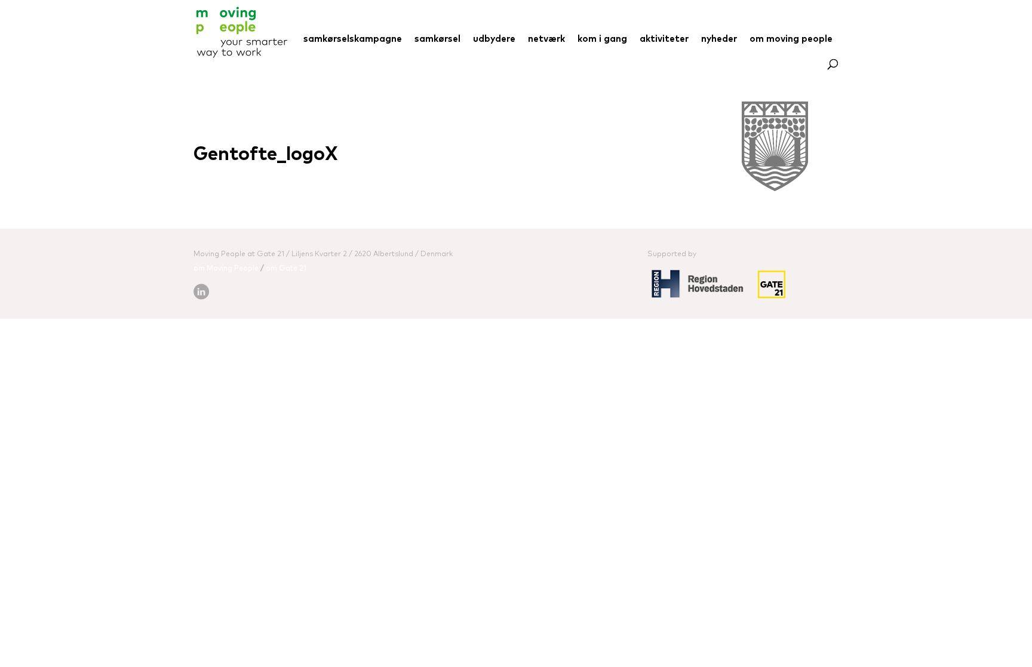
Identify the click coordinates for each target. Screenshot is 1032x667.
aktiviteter (664, 39)
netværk (546, 39)
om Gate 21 (286, 268)
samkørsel (437, 39)
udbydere (494, 39)
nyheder (719, 39)
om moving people (791, 39)
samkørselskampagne (352, 39)
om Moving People (226, 268)
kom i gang (602, 39)
